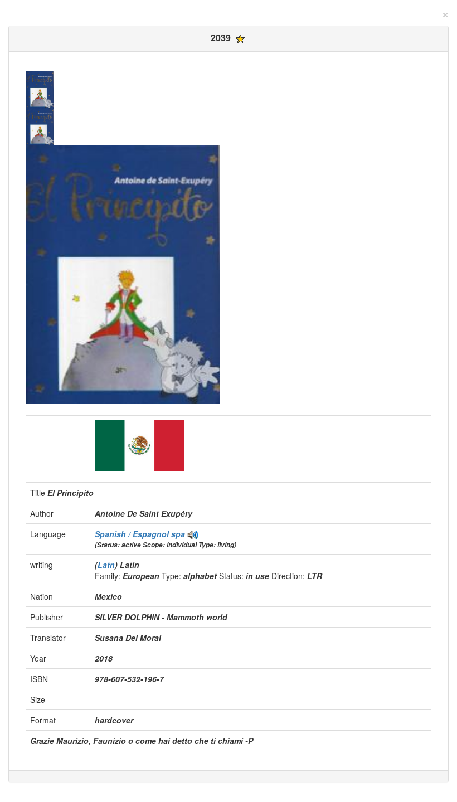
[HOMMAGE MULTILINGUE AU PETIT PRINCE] (192, 533)
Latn (106, 564)
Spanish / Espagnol (133, 533)
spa (178, 533)
